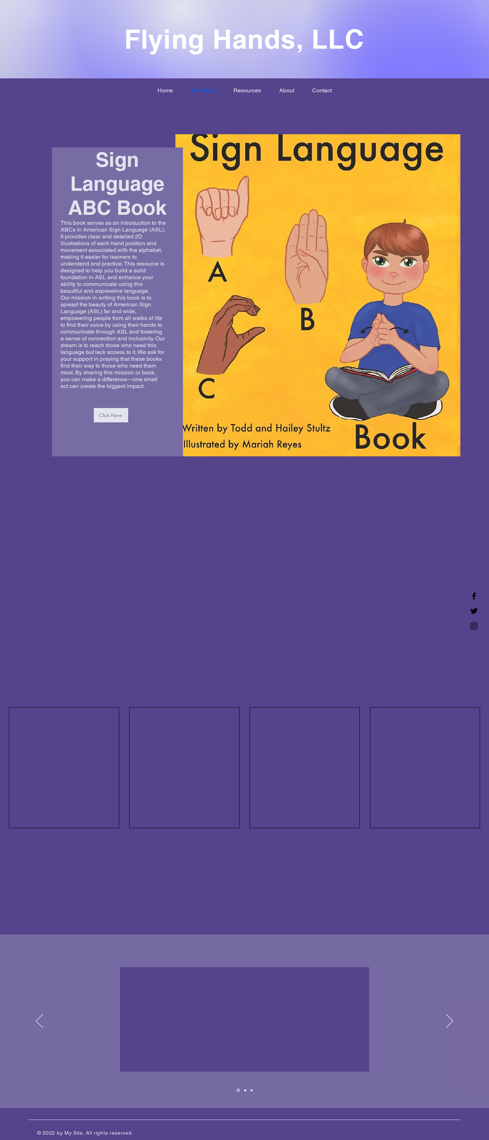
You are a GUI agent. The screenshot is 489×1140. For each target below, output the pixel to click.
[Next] (449, 1021)
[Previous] (39, 1021)
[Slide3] (252, 1090)
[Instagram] (474, 626)
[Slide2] (244, 1090)
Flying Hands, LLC (244, 39)
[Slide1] (238, 1090)
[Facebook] (474, 596)
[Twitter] (474, 611)
